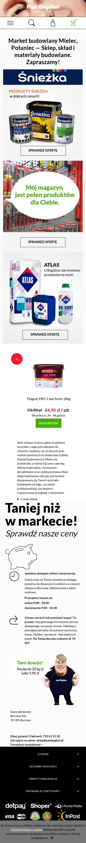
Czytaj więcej (28, 499)
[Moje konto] (53, 22)
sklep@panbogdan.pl (50, 740)
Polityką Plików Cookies (26, 829)
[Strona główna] (43, 8)
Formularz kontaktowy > (26, 744)
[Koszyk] (74, 23)
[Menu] (10, 22)
